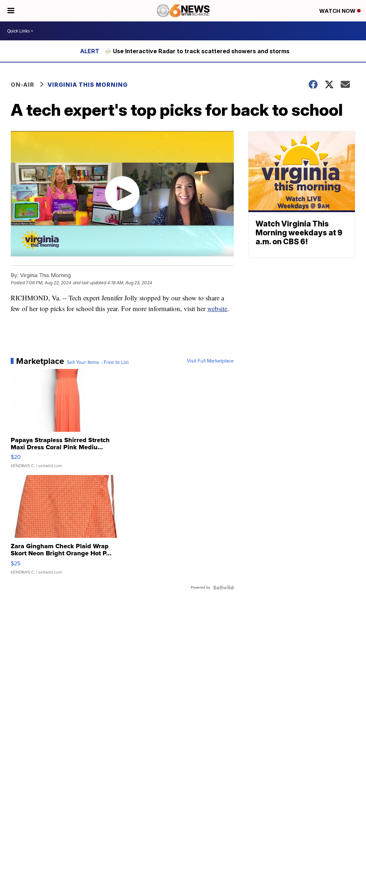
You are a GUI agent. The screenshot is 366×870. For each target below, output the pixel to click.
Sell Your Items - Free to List (98, 362)
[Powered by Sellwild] (223, 587)
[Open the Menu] (10, 10)
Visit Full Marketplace (210, 361)
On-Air (22, 84)
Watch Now (338, 11)
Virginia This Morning (88, 84)
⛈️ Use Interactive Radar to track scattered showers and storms (197, 51)
